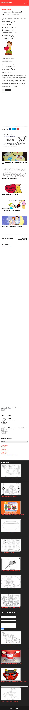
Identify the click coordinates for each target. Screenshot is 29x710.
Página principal (4, 445)
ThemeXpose (16, 708)
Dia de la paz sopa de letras (7, 552)
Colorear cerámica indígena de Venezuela (11, 570)
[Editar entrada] (5, 91)
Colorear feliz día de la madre (9, 146)
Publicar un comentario (7, 247)
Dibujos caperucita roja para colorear (10, 607)
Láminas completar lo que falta (9, 533)
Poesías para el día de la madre (9, 178)
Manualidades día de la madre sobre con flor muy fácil (14, 163)
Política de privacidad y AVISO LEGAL (9, 455)
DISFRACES (3, 446)
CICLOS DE (3, 448)
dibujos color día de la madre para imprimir (12, 226)
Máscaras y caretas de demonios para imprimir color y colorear (14, 682)
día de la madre (6, 9)
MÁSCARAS (3, 449)
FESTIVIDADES (4, 452)
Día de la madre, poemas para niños (11, 210)
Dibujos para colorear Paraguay (9, 496)
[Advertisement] (14, 110)
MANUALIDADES (4, 450)
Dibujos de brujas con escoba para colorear (11, 589)
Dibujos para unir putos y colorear (9, 701)
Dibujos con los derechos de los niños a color (12, 514)
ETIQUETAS (3, 453)
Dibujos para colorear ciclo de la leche (10, 645)
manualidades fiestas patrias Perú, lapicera (11, 663)
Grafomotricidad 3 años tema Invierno (10, 478)
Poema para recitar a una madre (10, 194)
